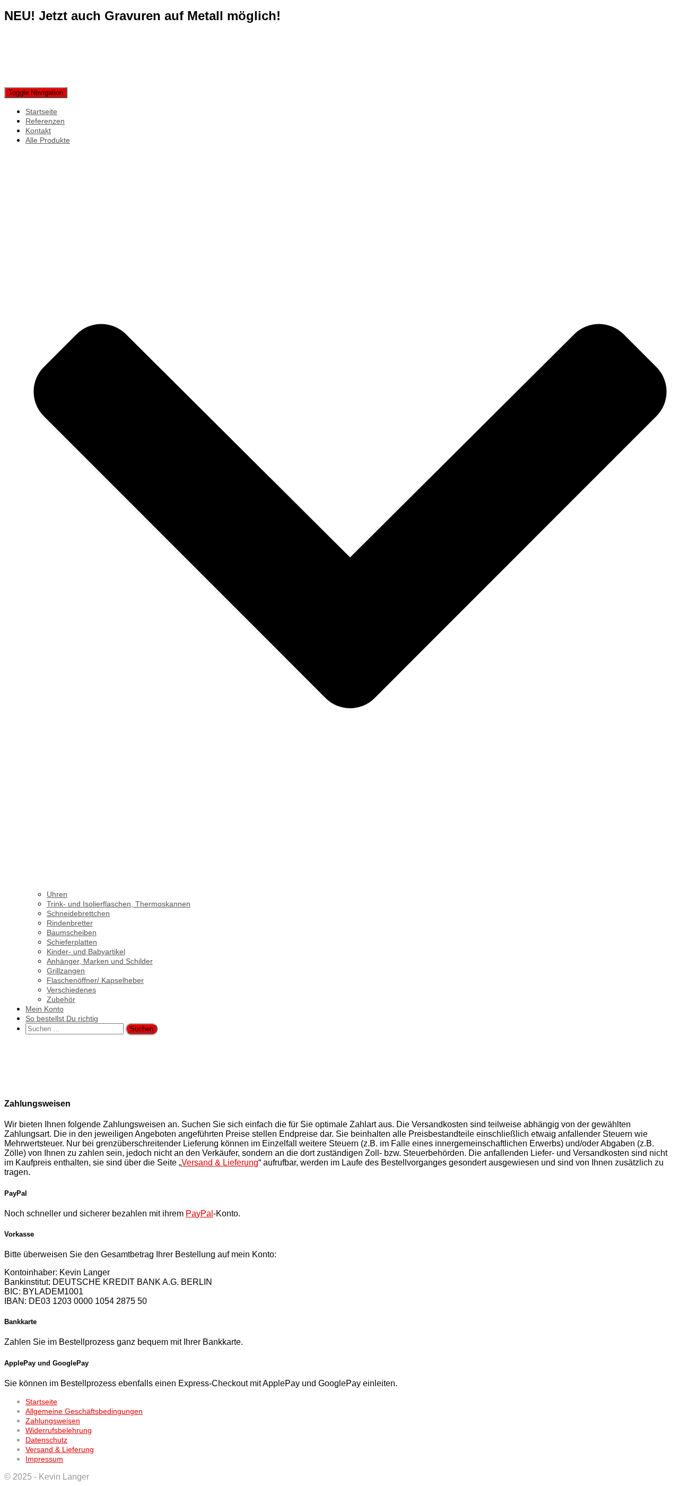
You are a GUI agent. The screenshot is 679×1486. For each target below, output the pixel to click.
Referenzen (45, 121)
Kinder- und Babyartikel (86, 951)
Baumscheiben (72, 932)
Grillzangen (66, 970)
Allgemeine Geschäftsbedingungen (84, 1411)
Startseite (41, 111)
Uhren (57, 894)
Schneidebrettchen (78, 913)
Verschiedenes (71, 990)
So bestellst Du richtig (61, 1018)
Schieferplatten (72, 942)
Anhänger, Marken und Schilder (100, 961)
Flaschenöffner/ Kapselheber (95, 980)
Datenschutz (46, 1440)
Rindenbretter (70, 923)
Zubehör (61, 999)
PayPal (199, 1213)
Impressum (44, 1459)
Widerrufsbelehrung (58, 1430)
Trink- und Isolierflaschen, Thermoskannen (118, 904)
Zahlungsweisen (52, 1420)
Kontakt (38, 130)
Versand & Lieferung (219, 1162)
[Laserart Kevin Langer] (90, 82)
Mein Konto (44, 1009)
